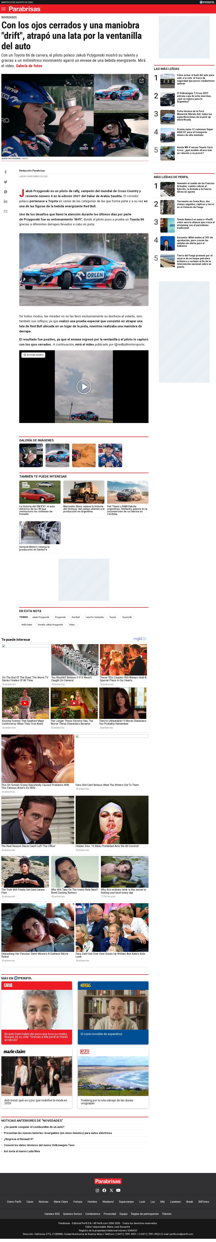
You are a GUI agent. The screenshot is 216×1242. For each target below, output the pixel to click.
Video (72, 624)
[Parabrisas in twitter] (111, 1190)
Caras (29, 1201)
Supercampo (126, 1201)
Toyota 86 (127, 617)
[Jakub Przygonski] (31, 455)
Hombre (92, 1201)
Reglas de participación (145, 1213)
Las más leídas (166, 69)
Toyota (113, 617)
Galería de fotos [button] (29, 65)
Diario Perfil (14, 1201)
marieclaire (36, 1053)
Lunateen (175, 1201)
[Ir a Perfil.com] (207, 3)
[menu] (3, 9)
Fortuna (77, 1201)
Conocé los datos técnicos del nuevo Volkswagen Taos (39, 1145)
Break (189, 1201)
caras (36, 986)
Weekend (108, 1201)
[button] (141, 81)
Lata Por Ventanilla (95, 617)
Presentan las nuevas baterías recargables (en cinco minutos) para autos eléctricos (58, 1133)
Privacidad (110, 1213)
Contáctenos (92, 1213)
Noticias (43, 1201)
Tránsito (166, 1213)
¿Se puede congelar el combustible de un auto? (34, 1127)
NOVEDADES (9, 17)
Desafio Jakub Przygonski (50, 624)
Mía (162, 1201)
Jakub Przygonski (40, 617)
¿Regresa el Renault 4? (18, 1139)
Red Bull (76, 617)
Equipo (123, 1213)
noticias (113, 986)
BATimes (203, 1201)
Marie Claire (61, 1201)
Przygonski (60, 617)
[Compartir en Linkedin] (5, 201)
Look (142, 1201)
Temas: (23, 617)
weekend (113, 1053)
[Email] (5, 211)
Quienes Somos (72, 1213)
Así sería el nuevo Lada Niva (22, 1151)
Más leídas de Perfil (171, 177)
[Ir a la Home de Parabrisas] (25, 8)
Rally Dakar (27, 624)
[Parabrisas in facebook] (104, 1190)
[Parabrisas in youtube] (118, 1190)
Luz (153, 1201)
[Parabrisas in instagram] (97, 1190)
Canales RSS (52, 1213)
